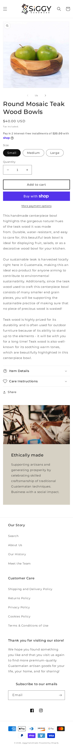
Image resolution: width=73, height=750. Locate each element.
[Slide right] (45, 95)
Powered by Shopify (49, 743)
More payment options (36, 205)
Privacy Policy (19, 607)
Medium (33, 153)
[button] (5, 8)
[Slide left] (27, 95)
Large (54, 153)
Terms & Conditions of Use (28, 625)
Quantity (9, 161)
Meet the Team (19, 563)
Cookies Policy (19, 616)
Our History (17, 554)
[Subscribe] (60, 695)
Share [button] (12, 392)
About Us (15, 545)
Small (11, 153)
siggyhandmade (30, 743)
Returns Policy (19, 598)
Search (13, 536)
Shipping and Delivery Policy (30, 589)
